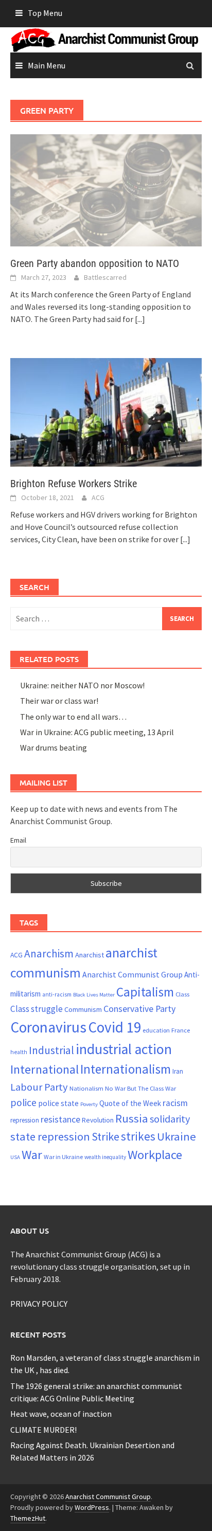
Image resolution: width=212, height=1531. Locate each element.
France (180, 1030)
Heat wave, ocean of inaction (61, 1414)
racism (175, 1103)
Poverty (89, 1104)
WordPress (92, 1507)
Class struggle (36, 1008)
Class (182, 994)
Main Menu (46, 65)
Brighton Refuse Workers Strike (73, 483)
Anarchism (49, 953)
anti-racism (57, 994)
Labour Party (39, 1087)
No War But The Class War (140, 1088)
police (23, 1102)
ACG (98, 497)
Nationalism (86, 1088)
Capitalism (145, 992)
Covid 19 (114, 1027)
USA (15, 1157)
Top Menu (45, 13)
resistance (60, 1119)
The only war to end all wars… (73, 716)
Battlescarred (105, 277)
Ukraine (176, 1136)
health (18, 1052)
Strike (105, 1136)
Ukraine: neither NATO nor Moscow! (82, 685)
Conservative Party (139, 1008)
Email (18, 840)
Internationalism (125, 1069)
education (156, 1030)
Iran (177, 1071)
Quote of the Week (130, 1103)
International (44, 1069)
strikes (138, 1136)
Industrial (51, 1050)
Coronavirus (48, 1027)
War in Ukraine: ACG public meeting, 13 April (97, 732)
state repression (50, 1136)
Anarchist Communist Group (132, 974)
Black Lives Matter (94, 994)
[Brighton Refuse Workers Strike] (106, 411)
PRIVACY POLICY (38, 1303)
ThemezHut (27, 1518)
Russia (131, 1118)
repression (24, 1120)
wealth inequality (105, 1157)
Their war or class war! (59, 701)
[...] (140, 319)
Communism (83, 1009)
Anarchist (89, 954)
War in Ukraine (63, 1157)
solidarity (170, 1118)
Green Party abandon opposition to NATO (94, 263)
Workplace (155, 1155)
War (32, 1155)
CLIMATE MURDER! (43, 1430)
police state (58, 1103)
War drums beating (53, 747)
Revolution (98, 1120)
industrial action (124, 1049)
